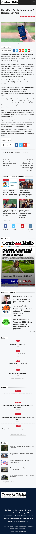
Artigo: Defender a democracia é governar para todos (18, 429)
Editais (18, 341)
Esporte (21, 510)
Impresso (18, 244)
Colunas (17, 516)
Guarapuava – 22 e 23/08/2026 (18, 373)
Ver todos (32, 331)
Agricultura (8, 513)
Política (14, 510)
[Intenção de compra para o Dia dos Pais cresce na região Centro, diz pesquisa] (4, 462)
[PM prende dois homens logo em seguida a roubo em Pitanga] (4, 469)
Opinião (18, 425)
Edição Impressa (8, 516)
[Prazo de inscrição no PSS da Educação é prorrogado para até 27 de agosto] (10, 203)
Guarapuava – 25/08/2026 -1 (18, 354)
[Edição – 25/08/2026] (18, 264)
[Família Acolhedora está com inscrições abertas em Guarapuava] (10, 184)
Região (15, 513)
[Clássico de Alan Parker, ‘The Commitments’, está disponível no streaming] (26, 203)
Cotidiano (23, 16)
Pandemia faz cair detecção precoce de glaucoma (9, 163)
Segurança (22, 513)
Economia (28, 510)
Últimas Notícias (30, 16)
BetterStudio (22, 531)
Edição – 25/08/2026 (18, 281)
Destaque (22, 179)
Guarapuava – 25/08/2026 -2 (18, 344)
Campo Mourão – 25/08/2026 (18, 363)
